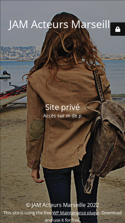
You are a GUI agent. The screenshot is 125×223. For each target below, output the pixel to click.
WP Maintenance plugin (75, 213)
